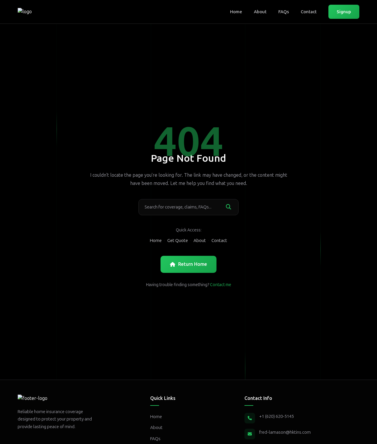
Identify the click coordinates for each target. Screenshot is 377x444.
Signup (344, 11)
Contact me (220, 284)
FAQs (283, 11)
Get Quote (177, 240)
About (260, 11)
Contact (309, 11)
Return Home (192, 264)
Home (236, 11)
